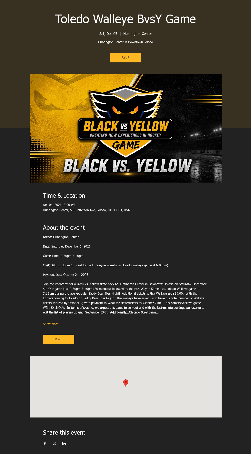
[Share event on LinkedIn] (64, 443)
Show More (50, 324)
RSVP (125, 57)
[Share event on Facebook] (45, 443)
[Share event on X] (54, 443)
